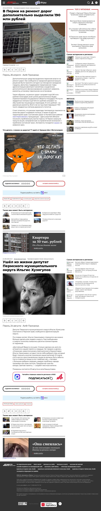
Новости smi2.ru (9, 253)
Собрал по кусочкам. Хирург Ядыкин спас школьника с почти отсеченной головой (86, 91)
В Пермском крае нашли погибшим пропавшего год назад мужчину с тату (82, 38)
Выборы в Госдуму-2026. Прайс (26, 469)
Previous (6, 150)
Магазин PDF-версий (76, 464)
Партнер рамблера (33, 503)
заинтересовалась (20, 117)
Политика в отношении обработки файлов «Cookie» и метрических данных (36, 491)
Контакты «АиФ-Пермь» (52, 466)
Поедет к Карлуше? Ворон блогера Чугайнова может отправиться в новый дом (82, 14)
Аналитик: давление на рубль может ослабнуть (86, 128)
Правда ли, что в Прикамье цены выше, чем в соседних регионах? (21, 226)
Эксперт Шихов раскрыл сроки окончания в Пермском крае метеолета (82, 46)
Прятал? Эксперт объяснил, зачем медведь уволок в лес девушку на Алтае (85, 71)
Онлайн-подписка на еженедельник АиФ (29, 466)
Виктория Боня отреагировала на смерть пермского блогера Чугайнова (82, 22)
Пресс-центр (37, 464)
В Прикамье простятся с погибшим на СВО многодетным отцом (21, 432)
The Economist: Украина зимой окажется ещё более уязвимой (84, 102)
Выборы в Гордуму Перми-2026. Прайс (84, 469)
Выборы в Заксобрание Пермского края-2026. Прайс (54, 469)
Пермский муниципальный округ (13, 316)
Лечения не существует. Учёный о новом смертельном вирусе (85, 57)
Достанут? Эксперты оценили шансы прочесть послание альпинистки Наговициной (86, 84)
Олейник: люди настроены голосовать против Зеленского (84, 121)
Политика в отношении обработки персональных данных (32, 489)
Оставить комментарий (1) (51, 183)
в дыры (56, 123)
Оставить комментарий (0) (50, 388)
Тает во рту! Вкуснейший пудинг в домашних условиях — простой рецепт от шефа (85, 78)
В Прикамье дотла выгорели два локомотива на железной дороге (21, 213)
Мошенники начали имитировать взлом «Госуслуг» (85, 115)
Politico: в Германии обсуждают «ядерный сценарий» (84, 108)
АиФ (17, 65)
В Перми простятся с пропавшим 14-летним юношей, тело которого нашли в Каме (21, 426)
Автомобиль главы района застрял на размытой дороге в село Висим (20, 220)
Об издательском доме (24, 464)
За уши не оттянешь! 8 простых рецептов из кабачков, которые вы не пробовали (86, 277)
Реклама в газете (62, 464)
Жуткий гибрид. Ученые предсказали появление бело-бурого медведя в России (86, 264)
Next (61, 150)
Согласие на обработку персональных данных (29, 488)
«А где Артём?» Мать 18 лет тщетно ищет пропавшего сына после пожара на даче (86, 296)
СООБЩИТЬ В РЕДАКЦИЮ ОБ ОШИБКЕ (27, 471)
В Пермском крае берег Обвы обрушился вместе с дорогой (51, 213)
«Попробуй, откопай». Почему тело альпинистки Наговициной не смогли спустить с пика (86, 283)
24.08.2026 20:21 (7, 259)
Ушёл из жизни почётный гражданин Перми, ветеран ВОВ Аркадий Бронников (52, 426)
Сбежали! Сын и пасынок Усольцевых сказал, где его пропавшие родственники (86, 289)
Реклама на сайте (49, 464)
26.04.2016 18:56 (7, 8)
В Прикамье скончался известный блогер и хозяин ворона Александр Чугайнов (52, 419)
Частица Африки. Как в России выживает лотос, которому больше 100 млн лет (86, 270)
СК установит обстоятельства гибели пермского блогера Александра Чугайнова (82, 30)
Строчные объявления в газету (71, 466)
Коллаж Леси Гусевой (10, 176)
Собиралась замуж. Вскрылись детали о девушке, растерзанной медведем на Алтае (85, 65)
